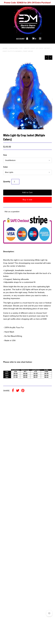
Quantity (6, 182)
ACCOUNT (20, 39)
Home (5, 48)
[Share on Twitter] (17, 391)
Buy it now (27, 200)
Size (5, 155)
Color (5, 167)
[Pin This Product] (22, 391)
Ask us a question (12, 211)
